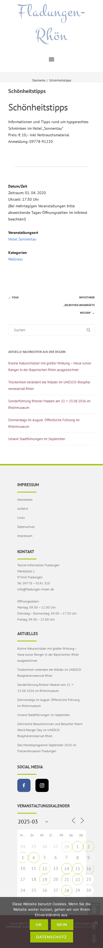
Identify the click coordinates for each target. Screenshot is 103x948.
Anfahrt (22, 508)
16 (88, 868)
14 (66, 868)
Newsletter (25, 499)
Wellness (15, 259)
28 (66, 846)
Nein (62, 924)
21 (66, 879)
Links (21, 518)
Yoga (13, 297)
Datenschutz (26, 527)
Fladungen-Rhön (52, 23)
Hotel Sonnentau (22, 239)
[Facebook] (23, 785)
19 (44, 879)
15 (77, 868)
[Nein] (96, 922)
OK (39, 924)
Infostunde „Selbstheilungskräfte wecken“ (79, 305)
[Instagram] (42, 785)
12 (44, 868)
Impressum (24, 536)
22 (77, 879)
